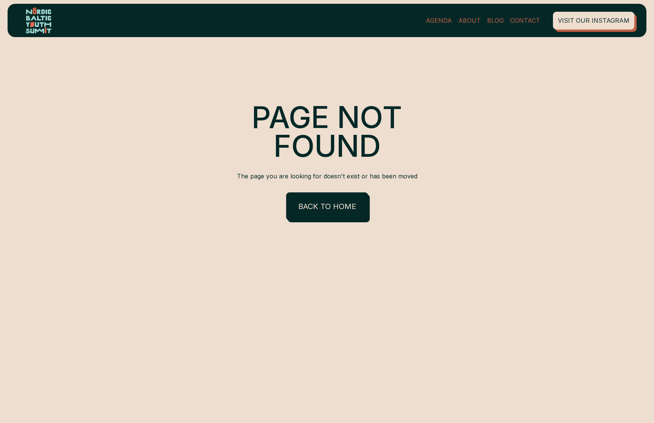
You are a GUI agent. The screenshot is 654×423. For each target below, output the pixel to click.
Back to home (327, 206)
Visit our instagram (593, 20)
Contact (525, 20)
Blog (495, 20)
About (469, 20)
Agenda (439, 20)
